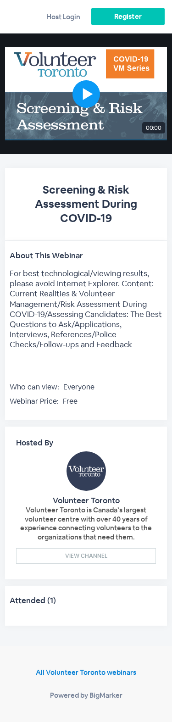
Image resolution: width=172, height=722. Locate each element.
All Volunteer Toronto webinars (86, 672)
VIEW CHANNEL (86, 556)
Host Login (63, 16)
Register (127, 16)
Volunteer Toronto (86, 500)
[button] (86, 93)
